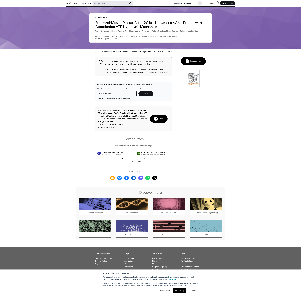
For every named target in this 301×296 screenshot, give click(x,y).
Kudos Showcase (188, 269)
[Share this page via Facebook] (126, 178)
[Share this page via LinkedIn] (134, 178)
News (154, 261)
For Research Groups (190, 267)
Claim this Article (133, 161)
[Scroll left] (97, 51)
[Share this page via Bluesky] (119, 178)
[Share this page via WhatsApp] (148, 178)
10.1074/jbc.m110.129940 (108, 39)
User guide (128, 261)
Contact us (128, 267)
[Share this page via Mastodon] (141, 178)
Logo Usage (100, 264)
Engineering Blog (159, 267)
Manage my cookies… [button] (165, 291)
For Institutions (187, 264)
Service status (130, 258)
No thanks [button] (193, 291)
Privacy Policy (101, 261)
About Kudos (157, 258)
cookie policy (173, 279)
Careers (155, 264)
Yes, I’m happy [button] (179, 291)
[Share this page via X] (155, 178)
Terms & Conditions (103, 258)
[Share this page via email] (112, 178)
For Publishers (187, 261)
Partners (156, 269)
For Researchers (188, 258)
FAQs (126, 264)
